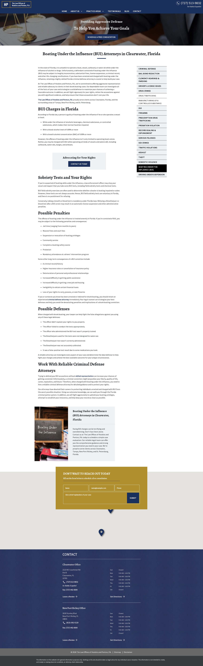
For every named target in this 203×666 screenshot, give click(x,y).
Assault (142, 152)
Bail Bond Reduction (149, 73)
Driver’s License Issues (150, 86)
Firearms (143, 113)
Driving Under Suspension (152, 174)
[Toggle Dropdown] (81, 11)
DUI (140, 108)
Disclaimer (128, 652)
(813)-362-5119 (72, 622)
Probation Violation (149, 125)
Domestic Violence (148, 162)
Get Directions (116, 596)
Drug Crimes (145, 91)
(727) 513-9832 (72, 582)
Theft (142, 157)
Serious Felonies (147, 138)
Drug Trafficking (147, 96)
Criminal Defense (147, 69)
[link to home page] (16, 4)
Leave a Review (68, 596)
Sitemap (117, 652)
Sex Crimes (144, 143)
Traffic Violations (148, 147)
